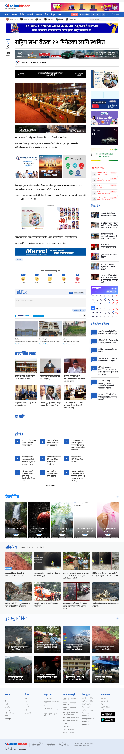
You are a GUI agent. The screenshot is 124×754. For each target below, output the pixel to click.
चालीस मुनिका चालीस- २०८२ (71, 718)
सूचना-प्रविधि (28, 713)
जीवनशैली (30, 14)
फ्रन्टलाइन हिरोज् (67, 727)
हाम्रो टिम (103, 698)
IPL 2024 (46, 706)
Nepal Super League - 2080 (51, 715)
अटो (26, 710)
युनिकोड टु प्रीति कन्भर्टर (69, 733)
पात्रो (75, 14)
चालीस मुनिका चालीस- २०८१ (71, 721)
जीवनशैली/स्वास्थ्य (10, 713)
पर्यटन (26, 701)
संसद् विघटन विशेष (87, 704)
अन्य (59, 14)
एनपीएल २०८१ (48, 698)
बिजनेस (22, 14)
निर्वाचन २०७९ (86, 713)
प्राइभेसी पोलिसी (105, 707)
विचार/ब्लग (8, 701)
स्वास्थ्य (97, 14)
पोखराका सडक (72, 19)
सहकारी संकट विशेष (87, 698)
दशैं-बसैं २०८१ (85, 725)
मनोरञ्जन (39, 14)
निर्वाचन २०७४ (86, 707)
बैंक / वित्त (27, 707)
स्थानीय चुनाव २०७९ (87, 710)
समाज (7, 698)
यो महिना (39, 547)
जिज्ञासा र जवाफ (14, 19)
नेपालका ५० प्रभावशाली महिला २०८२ (69, 699)
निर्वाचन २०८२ (85, 716)
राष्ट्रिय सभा (19, 260)
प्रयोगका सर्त (104, 701)
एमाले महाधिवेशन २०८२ (88, 719)
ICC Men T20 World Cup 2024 (51, 702)
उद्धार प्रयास (50, 19)
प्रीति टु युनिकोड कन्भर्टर (69, 730)
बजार (26, 698)
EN (103, 14)
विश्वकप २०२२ (85, 722)
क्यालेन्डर (96, 288)
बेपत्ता (40, 19)
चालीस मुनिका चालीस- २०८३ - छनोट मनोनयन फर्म (71, 714)
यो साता (31, 547)
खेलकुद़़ (7, 710)
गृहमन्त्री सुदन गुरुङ (28, 19)
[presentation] (80, 315)
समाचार (14, 14)
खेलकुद (53, 14)
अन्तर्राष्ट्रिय (8, 719)
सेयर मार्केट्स (85, 14)
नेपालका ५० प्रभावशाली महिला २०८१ (69, 704)
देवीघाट (61, 19)
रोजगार (26, 704)
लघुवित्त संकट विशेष (87, 701)
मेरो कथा (65, 724)
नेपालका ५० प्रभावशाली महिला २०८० (69, 709)
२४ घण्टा (23, 547)
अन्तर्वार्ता (7, 707)
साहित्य (7, 704)
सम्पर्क (102, 710)
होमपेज (7, 14)
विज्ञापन (103, 704)
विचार (46, 14)
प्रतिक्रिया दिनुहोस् (79, 310)
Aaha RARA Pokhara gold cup (52, 710)
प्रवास (6, 716)
